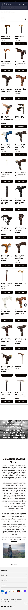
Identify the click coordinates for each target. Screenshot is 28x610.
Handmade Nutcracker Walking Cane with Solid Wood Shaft (6, 201)
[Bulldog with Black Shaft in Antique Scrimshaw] (7, 385)
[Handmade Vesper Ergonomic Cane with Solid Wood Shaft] (21, 80)
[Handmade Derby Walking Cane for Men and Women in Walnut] (21, 247)
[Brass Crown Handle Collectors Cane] (7, 164)
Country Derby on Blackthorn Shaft (5, 37)
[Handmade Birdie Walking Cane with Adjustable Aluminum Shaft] (7, 108)
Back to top (14, 564)
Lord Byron (18, 366)
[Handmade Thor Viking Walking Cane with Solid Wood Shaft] (21, 302)
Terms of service (8, 601)
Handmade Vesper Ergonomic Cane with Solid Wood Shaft (20, 89)
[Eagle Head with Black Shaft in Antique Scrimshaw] (21, 385)
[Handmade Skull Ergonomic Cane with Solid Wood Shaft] (21, 219)
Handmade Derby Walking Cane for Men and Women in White (6, 312)
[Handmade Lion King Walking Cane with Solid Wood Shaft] (21, 164)
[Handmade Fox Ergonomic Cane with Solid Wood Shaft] (7, 247)
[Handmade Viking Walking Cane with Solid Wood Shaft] (21, 53)
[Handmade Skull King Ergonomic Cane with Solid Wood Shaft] (7, 358)
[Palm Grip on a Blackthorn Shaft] (21, 108)
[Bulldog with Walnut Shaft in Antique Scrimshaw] (7, 275)
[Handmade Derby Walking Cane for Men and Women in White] (7, 302)
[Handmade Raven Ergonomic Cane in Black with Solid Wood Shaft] (21, 191)
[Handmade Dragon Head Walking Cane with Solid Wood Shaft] (21, 136)
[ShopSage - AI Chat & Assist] (25, 603)
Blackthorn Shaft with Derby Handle (6, 62)
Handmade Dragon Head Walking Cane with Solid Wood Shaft (20, 147)
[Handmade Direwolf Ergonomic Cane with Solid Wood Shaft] (21, 330)
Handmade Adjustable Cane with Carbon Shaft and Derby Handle (7, 229)
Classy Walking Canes (8, 599)
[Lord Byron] (21, 358)
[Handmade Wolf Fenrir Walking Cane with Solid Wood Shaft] (7, 80)
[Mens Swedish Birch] (21, 275)
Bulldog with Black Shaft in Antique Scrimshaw (6, 394)
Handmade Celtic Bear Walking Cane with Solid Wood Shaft (6, 340)
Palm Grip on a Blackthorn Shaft (19, 116)
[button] (22, 4)
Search (2, 601)
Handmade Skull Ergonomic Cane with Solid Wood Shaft (20, 228)
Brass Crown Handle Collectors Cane (6, 173)
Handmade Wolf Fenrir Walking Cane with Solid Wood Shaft (6, 90)
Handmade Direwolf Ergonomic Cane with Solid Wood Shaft (20, 339)
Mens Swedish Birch (20, 283)
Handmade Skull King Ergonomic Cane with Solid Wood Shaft (7, 368)
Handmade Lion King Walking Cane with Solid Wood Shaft (20, 174)
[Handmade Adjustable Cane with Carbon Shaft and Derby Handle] (7, 219)
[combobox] (14, 7)
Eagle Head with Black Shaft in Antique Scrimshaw (20, 394)
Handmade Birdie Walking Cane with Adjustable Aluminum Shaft (7, 118)
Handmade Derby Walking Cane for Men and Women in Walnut (20, 258)
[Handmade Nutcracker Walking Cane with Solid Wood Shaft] (7, 191)
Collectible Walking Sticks (10, 12)
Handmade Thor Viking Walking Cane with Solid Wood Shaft (20, 312)
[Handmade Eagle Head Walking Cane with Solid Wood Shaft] (7, 136)
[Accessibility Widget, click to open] (25, 305)
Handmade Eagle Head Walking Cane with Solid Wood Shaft (6, 147)
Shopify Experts (21, 599)
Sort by (3, 18)
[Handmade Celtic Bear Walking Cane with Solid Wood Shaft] (7, 330)
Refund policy (15, 601)
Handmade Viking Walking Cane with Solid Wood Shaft (20, 63)
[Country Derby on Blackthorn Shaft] (7, 28)
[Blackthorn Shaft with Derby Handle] (7, 53)
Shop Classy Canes (14, 448)
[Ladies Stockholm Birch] (21, 28)
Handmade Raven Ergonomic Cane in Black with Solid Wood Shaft (20, 201)
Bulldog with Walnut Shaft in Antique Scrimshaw (6, 285)
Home (2, 12)
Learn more (20, 1)
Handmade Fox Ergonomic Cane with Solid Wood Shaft (6, 257)
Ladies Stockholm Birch (19, 37)
